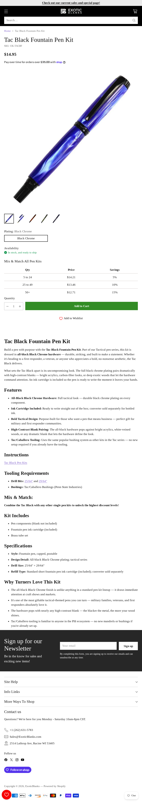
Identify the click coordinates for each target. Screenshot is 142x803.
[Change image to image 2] (21, 218)
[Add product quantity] (20, 306)
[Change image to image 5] (56, 218)
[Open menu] (6, 11)
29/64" (43, 481)
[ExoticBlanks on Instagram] (17, 760)
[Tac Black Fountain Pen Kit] (71, 140)
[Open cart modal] (135, 11)
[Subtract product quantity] (7, 306)
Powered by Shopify (55, 786)
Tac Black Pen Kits (15, 462)
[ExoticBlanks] (71, 11)
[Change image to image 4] (44, 218)
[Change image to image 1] (9, 218)
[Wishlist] (6, 795)
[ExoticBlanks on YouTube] (22, 760)
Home (7, 30)
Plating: (18, 231)
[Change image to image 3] (32, 218)
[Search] (134, 20)
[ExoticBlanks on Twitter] (11, 760)
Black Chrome (26, 238)
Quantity (9, 298)
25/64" (29, 481)
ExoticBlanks (32, 786)
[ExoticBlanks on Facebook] (6, 760)
